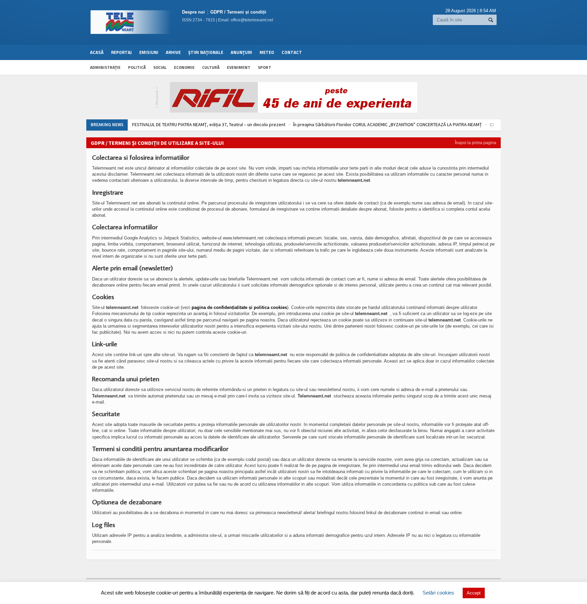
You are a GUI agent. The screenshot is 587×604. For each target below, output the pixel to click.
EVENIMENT (238, 67)
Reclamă (157, 97)
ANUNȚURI (241, 52)
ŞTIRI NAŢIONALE (205, 52)
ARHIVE (173, 52)
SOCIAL (159, 67)
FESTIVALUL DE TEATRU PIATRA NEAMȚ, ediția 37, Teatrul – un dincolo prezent (208, 124)
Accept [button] (474, 593)
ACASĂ (97, 52)
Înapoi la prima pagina (475, 142)
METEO (267, 52)
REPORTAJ (121, 52)
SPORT (264, 67)
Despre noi (193, 12)
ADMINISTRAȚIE (105, 67)
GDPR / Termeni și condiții (238, 12)
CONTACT (292, 52)
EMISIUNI (148, 52)
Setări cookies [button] (438, 593)
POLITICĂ (137, 67)
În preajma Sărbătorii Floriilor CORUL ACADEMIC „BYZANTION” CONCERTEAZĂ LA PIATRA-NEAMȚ (387, 124)
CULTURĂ (210, 67)
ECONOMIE (184, 67)
